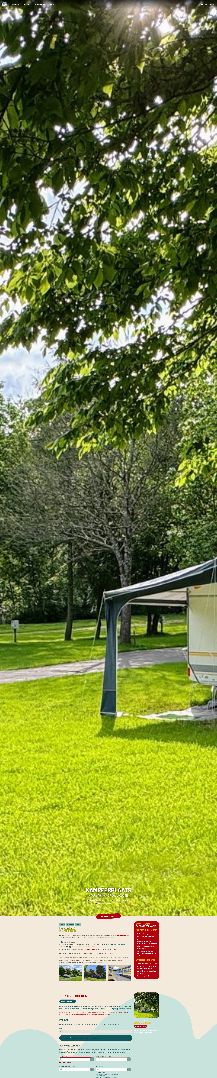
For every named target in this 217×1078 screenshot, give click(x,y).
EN (210, 5)
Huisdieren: (99, 1066)
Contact (52, 5)
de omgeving (122, 935)
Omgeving (26, 5)
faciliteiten (91, 949)
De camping (15, 5)
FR (206, 5)
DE (213, 5)
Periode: (62, 1028)
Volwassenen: (64, 1056)
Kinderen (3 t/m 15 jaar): (104, 1056)
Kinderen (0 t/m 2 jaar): (67, 1066)
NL (202, 5)
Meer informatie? (67, 1001)
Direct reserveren (107, 916)
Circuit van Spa (39, 5)
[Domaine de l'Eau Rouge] (5, 5)
